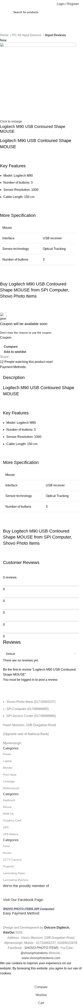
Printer (7, 754)
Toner (6, 846)
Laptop (7, 761)
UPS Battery (10, 834)
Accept (8, 979)
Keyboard (9, 800)
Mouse (7, 806)
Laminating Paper (14, 873)
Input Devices (55, 35)
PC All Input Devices (27, 35)
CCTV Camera (12, 859)
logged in (27, 679)
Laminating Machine (15, 879)
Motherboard (11, 788)
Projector (8, 866)
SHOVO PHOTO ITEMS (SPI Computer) (28, 908)
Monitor (8, 767)
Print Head (9, 774)
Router (7, 852)
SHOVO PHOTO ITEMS (41, 948)
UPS (6, 827)
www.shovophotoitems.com (41, 958)
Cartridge (9, 781)
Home (4, 35)
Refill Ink (8, 813)
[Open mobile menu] (4, 4)
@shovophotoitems (34, 953)
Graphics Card (12, 820)
